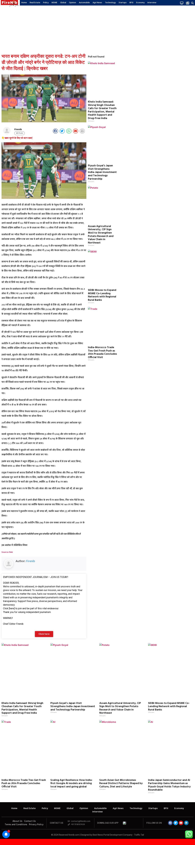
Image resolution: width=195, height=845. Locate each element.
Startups (123, 2)
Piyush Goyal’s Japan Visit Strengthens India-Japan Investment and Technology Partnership (102, 172)
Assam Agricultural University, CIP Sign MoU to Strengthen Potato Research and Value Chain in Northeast (100, 234)
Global (63, 2)
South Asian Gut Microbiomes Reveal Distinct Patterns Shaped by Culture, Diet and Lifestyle (121, 783)
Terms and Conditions (16, 824)
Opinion (72, 2)
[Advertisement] (97, 28)
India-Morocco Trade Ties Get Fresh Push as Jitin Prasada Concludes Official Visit (102, 352)
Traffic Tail (139, 835)
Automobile (84, 2)
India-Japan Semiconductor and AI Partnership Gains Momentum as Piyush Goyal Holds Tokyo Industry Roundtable (169, 785)
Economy (140, 2)
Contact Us (30, 821)
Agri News (97, 2)
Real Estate (35, 2)
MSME (54, 2)
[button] (192, 2)
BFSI (131, 2)
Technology (110, 2)
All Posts (19, 133)
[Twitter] (175, 823)
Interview (151, 2)
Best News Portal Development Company (112, 835)
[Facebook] (170, 823)
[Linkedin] (186, 823)
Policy (46, 2)
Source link (7, 552)
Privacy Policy (36, 824)
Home (24, 2)
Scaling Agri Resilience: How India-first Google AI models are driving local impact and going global (71, 783)
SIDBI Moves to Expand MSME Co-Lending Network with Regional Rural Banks (102, 295)
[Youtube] (181, 823)
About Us (17, 821)
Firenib (30, 561)
